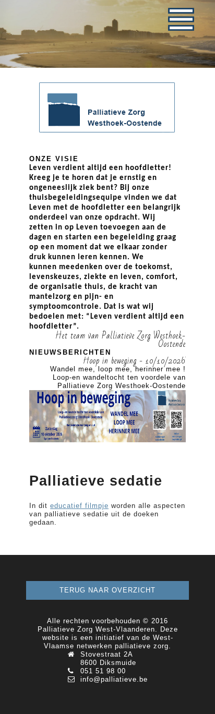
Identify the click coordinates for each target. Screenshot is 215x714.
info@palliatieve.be (114, 679)
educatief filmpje (79, 506)
